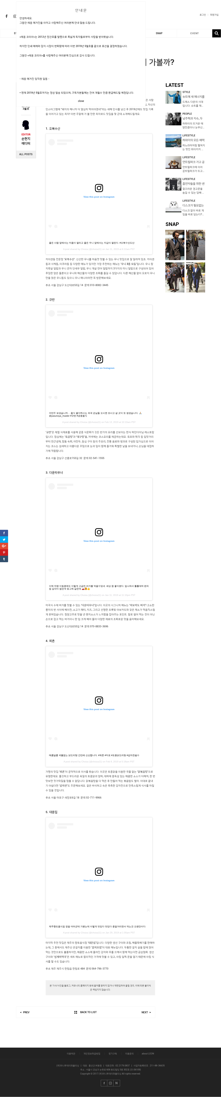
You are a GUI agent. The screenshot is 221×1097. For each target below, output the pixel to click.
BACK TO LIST (88, 1012)
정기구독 (113, 1053)
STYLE (186, 92)
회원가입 (214, 14)
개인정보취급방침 (91, 1053)
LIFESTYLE (188, 135)
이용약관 (71, 1053)
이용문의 (129, 1053)
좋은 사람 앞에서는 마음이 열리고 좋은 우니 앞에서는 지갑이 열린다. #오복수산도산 (91, 242)
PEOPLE (187, 114)
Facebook (6, 16)
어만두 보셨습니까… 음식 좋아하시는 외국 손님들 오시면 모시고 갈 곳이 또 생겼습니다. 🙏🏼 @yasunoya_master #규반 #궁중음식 (95, 414)
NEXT (145, 1012)
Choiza (84, 249)
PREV (26, 1012)
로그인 (203, 14)
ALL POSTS (26, 154)
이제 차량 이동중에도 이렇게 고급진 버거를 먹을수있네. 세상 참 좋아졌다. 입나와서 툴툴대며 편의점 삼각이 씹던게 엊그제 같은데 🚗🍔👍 (99, 587)
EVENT (194, 33)
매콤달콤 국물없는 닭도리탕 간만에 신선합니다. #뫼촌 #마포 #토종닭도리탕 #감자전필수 (94, 755)
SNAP (159, 33)
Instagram (15, 16)
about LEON (148, 1053)
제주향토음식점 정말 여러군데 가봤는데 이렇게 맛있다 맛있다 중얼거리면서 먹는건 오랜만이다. (97, 926)
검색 (216, 33)
